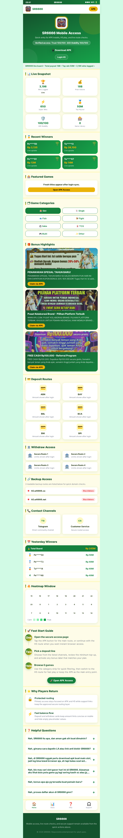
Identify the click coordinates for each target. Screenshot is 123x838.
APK (93, 9)
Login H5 (61, 57)
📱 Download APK (61, 50)
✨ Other (80, 233)
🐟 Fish (43, 218)
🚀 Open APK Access (61, 680)
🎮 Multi (43, 233)
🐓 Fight (80, 218)
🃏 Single (80, 210)
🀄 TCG (80, 226)
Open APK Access (61, 190)
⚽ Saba (43, 226)
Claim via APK (36, 284)
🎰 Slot (43, 210)
